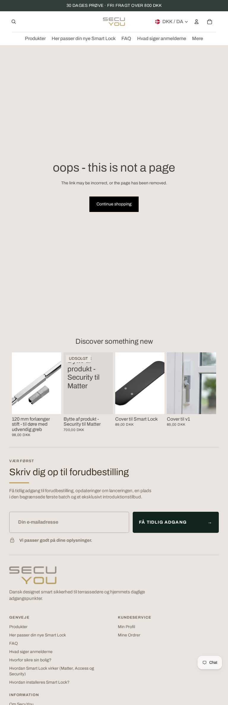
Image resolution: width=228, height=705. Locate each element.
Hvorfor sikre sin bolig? (30, 660)
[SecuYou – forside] (33, 575)
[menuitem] (197, 38)
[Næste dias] (159, 383)
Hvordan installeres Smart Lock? (39, 682)
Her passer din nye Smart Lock (37, 635)
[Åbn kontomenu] (196, 21)
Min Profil (126, 627)
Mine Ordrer (129, 635)
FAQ (13, 643)
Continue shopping (114, 204)
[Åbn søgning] (13, 21)
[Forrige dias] (119, 383)
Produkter (18, 627)
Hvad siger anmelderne (31, 651)
